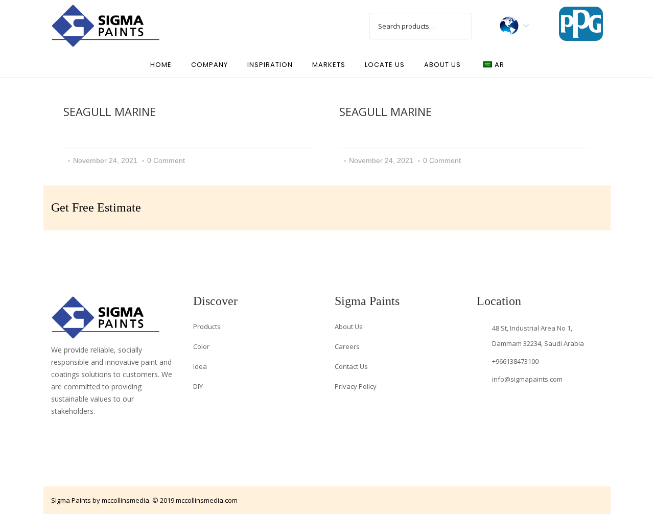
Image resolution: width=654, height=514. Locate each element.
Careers (347, 346)
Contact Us (351, 366)
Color (201, 346)
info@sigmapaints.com (527, 379)
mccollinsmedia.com (207, 500)
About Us (349, 326)
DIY (198, 386)
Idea (200, 366)
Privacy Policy (356, 386)
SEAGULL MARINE (109, 111)
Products (207, 326)
